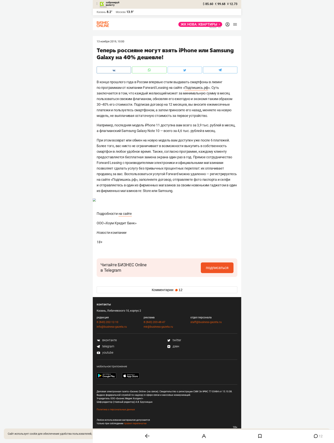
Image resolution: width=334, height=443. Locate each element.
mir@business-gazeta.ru (158, 326)
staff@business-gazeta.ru (206, 322)
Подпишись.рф (196, 88)
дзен (175, 346)
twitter (176, 340)
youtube (107, 352)
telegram (107, 346)
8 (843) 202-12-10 (107, 322)
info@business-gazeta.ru (112, 326)
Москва (121, 12)
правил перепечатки (135, 423)
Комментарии (167, 290)
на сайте (125, 214)
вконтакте (109, 340)
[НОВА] (199, 24)
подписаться (217, 268)
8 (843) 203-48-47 (154, 322)
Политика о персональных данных (116, 409)
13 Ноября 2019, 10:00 (110, 41)
